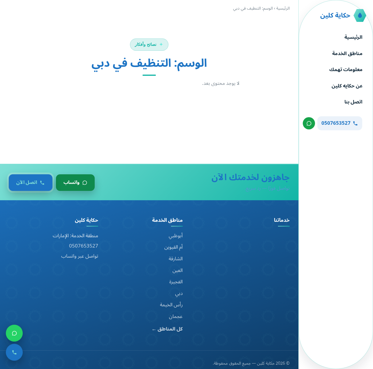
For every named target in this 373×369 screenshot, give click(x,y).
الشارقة (176, 259)
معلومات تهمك (346, 69)
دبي (179, 293)
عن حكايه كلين (347, 86)
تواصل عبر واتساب (79, 256)
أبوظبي (176, 236)
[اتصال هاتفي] (14, 353)
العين (178, 270)
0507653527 (83, 246)
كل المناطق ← (167, 329)
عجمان (176, 316)
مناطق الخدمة (347, 53)
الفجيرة (176, 282)
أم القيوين (173, 247)
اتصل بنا (353, 102)
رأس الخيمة (171, 305)
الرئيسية (353, 37)
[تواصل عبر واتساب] (309, 123)
